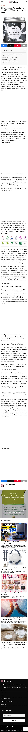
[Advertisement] (14, 106)
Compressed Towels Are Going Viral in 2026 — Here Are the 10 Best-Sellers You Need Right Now (14, 644)
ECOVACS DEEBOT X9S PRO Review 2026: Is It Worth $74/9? (14, 542)
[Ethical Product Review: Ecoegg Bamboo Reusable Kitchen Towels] (14, 511)
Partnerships (4, 693)
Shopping (3, 5)
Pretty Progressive (10, 484)
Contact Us (4, 707)
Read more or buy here (6, 283)
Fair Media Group (21, 730)
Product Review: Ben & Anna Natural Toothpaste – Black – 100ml (14, 54)
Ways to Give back (5, 698)
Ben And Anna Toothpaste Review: (10, 57)
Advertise (3, 695)
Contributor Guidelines (7, 701)
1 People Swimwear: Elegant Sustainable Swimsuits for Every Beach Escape (12, 618)
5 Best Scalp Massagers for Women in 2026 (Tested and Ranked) (13, 568)
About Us (3, 704)
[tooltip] (4, 45)
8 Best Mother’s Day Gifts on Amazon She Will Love (13, 593)
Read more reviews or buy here (8, 369)
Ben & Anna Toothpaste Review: (10, 59)
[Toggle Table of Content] (24, 51)
